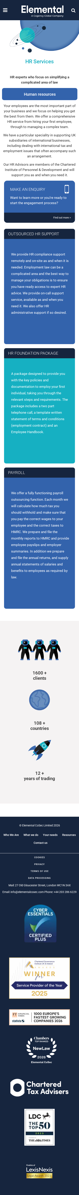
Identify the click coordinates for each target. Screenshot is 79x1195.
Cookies (39, 857)
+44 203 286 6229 (65, 892)
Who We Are (11, 835)
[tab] (40, 94)
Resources (69, 835)
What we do (30, 835)
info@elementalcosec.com (27, 892)
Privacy (39, 864)
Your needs (50, 835)
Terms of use (40, 871)
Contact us (40, 842)
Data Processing (39, 878)
